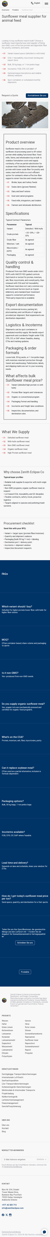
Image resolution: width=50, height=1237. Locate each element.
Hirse (27, 1024)
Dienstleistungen (10, 1069)
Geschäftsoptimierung (11, 1106)
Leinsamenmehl (8, 1040)
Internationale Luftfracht (12, 1077)
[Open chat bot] (44, 1232)
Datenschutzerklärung (11, 1232)
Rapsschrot (30, 1043)
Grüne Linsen (7, 1027)
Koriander (6, 1037)
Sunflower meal (31, 1040)
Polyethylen (7, 1056)
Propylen (29, 1053)
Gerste (28, 1021)
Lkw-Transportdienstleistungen (15, 1084)
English (37, 3)
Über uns (6, 1120)
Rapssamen (30, 1037)
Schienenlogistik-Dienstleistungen (16, 1087)
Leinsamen (6, 1034)
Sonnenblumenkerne (33, 1034)
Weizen (5, 1021)
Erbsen (28, 1030)
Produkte (6, 1016)
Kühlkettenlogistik (9, 1097)
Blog (4, 1131)
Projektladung (8, 1093)
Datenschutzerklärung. (13, 1167)
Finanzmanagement (10, 1103)
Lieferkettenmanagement (13, 1100)
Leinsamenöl (7, 1050)
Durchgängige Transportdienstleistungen (19, 1074)
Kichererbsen (7, 1030)
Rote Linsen (30, 1027)
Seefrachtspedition (10, 1080)
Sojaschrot (6, 1043)
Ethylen (5, 1053)
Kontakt (5, 1128)
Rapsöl (28, 1050)
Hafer (4, 1024)
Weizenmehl (7, 1046)
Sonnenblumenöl (32, 1046)
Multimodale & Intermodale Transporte (18, 1090)
